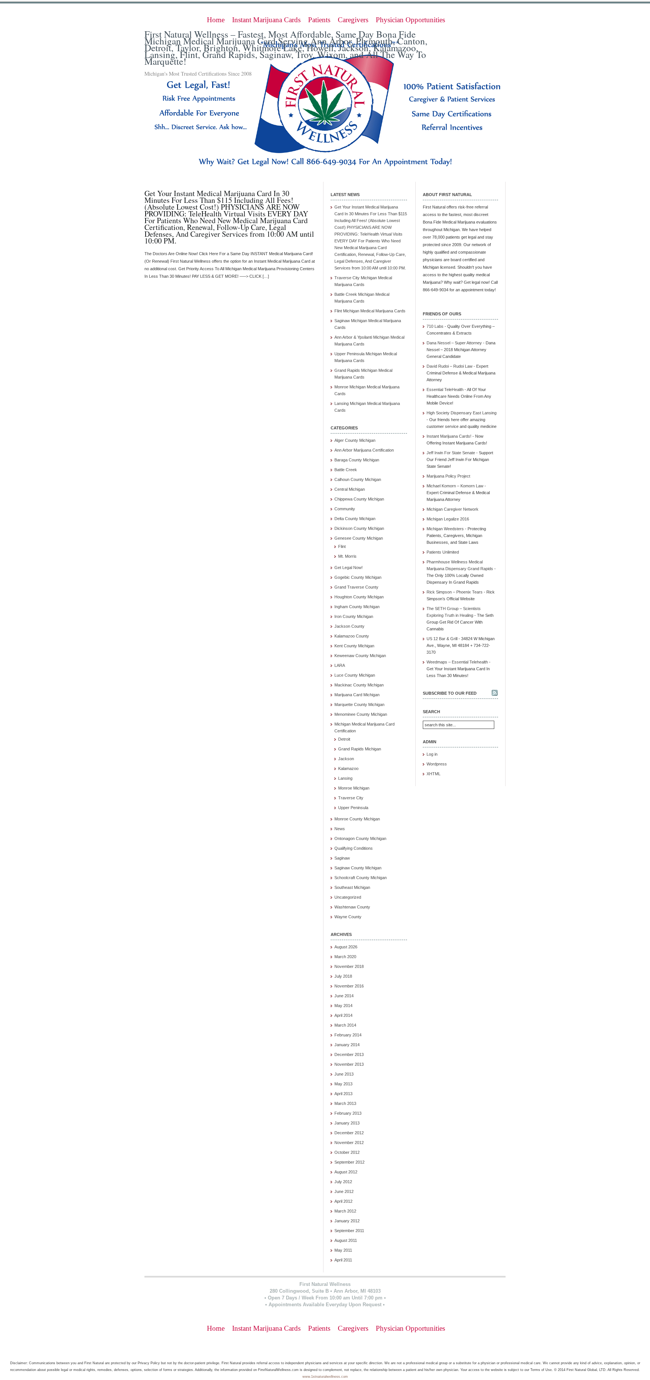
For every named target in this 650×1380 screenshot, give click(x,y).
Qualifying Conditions (353, 848)
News (339, 828)
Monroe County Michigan (357, 819)
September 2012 (349, 1162)
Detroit (344, 739)
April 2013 (343, 1093)
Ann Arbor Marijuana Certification (364, 450)
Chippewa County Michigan (359, 499)
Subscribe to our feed (450, 693)
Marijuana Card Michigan (357, 694)
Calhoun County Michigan (357, 479)
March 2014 (345, 1025)
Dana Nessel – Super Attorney (454, 343)
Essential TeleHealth (445, 389)
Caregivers (353, 20)
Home (216, 20)
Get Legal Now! (348, 567)
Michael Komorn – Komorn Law (455, 486)
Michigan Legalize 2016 (448, 519)
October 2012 (347, 1152)
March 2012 (345, 1211)
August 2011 (345, 1240)
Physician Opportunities (410, 20)
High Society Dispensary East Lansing (462, 413)
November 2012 (349, 1142)
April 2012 (343, 1201)
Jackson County (349, 626)
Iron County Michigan (353, 616)
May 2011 (343, 1250)
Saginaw (342, 858)
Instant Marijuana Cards (266, 20)
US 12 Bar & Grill (442, 638)
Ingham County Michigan (357, 606)
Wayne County (347, 916)
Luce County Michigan (354, 675)
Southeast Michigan (352, 887)
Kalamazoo (348, 768)
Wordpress (437, 764)
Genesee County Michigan (358, 538)
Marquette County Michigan (359, 704)
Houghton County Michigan (359, 597)
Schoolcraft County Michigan (360, 877)
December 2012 (349, 1132)
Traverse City (350, 798)
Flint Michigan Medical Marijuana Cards (369, 311)
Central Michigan (349, 489)
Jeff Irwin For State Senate (451, 452)
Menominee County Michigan (360, 714)
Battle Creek (345, 469)
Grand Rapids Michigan (359, 749)
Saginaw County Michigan (357, 868)
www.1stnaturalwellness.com (325, 1376)
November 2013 (349, 1064)
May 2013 (343, 1084)
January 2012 (347, 1221)
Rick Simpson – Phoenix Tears (455, 592)
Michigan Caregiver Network (452, 509)
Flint (342, 546)
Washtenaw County (352, 907)
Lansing (345, 778)
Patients (319, 20)
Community (344, 509)
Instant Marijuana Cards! (449, 436)
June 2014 (344, 996)
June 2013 (344, 1074)
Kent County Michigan (354, 646)
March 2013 (345, 1103)
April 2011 (343, 1260)
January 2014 (347, 1044)
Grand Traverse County (356, 587)
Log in (432, 754)
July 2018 (343, 976)
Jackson (346, 758)
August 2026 (345, 947)
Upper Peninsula (353, 807)
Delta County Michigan (354, 518)
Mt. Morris (347, 556)
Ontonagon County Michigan (360, 838)
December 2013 (349, 1054)
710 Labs (435, 326)
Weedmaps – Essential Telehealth (457, 662)
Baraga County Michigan (356, 460)
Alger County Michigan (354, 440)
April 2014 (343, 1015)
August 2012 (345, 1172)
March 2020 (345, 956)
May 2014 (343, 1005)
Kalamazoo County (351, 636)
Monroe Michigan (353, 788)
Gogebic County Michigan (357, 577)
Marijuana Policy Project (448, 476)
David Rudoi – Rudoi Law (449, 366)
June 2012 (344, 1191)
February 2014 (347, 1035)
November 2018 (349, 966)
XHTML (433, 773)
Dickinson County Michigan (359, 528)
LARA (339, 665)
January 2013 (347, 1123)
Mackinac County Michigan (359, 685)
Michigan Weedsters (445, 528)
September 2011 (349, 1230)
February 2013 (347, 1113)
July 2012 (343, 1181)
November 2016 (349, 986)
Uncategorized (347, 897)
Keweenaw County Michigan (360, 655)
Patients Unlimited (443, 552)
